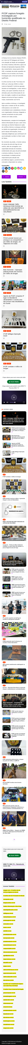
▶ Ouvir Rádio (14, 382)
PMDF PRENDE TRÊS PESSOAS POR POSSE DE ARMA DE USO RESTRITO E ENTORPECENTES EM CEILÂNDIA (13, 208)
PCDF (9, 24)
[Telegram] (21, 168)
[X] (6, 168)
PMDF (8, 201)
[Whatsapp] (15, 168)
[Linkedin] (9, 168)
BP (6, 24)
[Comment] (3, 171)
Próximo (21, 176)
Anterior (7, 176)
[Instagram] (18, 168)
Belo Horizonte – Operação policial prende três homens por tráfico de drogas (12, 271)
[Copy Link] (24, 168)
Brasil (8, 266)
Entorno (9, 235)
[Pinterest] (12, 168)
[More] (6, 171)
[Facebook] (3, 168)
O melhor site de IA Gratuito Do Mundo (13, 1042)
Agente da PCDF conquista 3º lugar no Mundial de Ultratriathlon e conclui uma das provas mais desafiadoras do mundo (13, 299)
